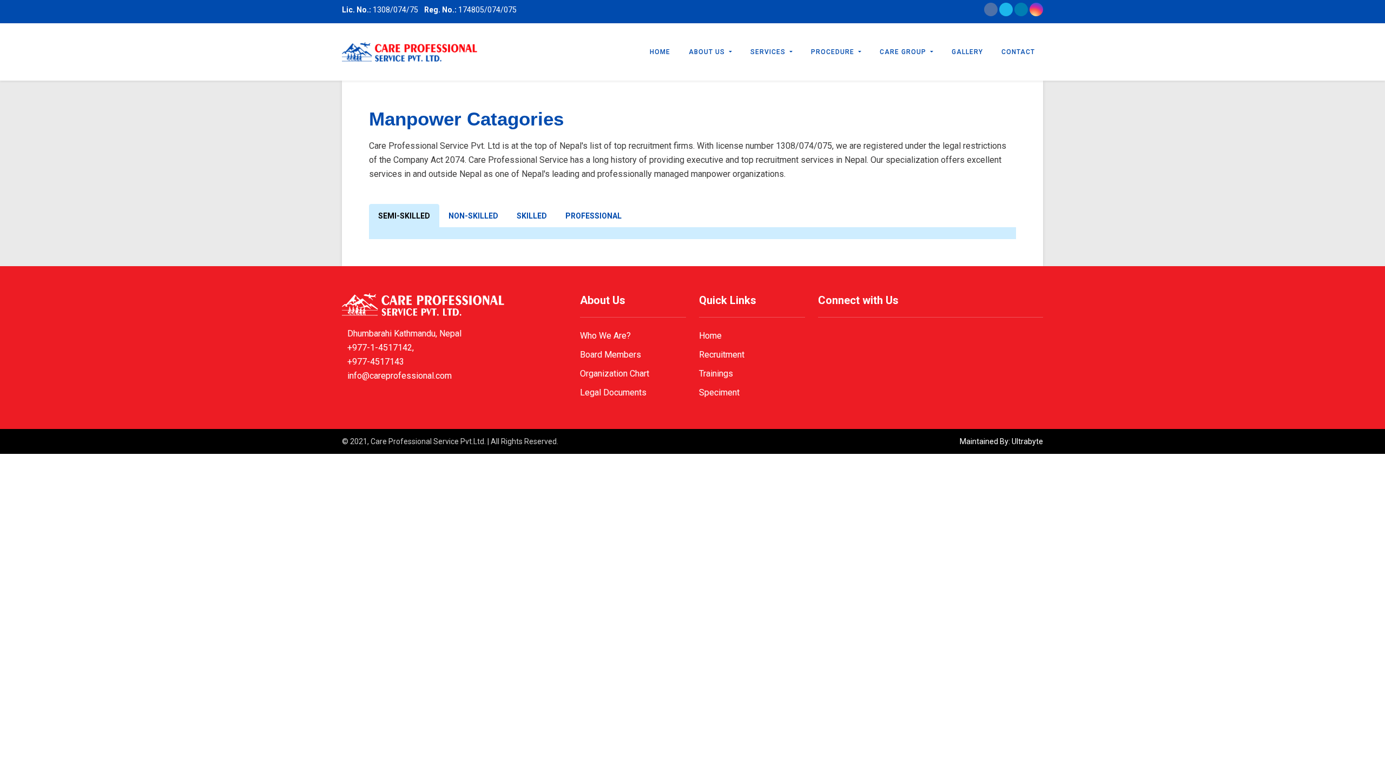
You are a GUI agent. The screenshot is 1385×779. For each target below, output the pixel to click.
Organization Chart (614, 373)
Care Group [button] (904, 52)
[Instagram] (1036, 13)
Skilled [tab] (532, 216)
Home (660, 52)
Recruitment (721, 354)
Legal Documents (613, 392)
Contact (1018, 52)
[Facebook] (991, 13)
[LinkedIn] (1021, 13)
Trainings (716, 373)
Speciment (719, 392)
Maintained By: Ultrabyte (1001, 441)
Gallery (967, 52)
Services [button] (769, 52)
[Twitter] (1006, 13)
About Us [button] (708, 52)
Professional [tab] (593, 216)
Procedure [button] (833, 52)
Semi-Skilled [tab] (404, 216)
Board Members (610, 354)
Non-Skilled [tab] (473, 216)
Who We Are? (605, 336)
